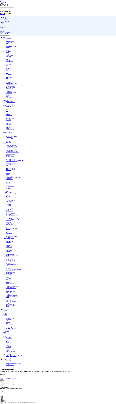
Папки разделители (9, 247)
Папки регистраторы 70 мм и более (11, 248)
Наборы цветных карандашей (10, 287)
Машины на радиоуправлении (10, 86)
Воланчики (7, 110)
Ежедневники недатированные (10, 169)
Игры (7, 133)
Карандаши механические (10, 257)
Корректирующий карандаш (10, 212)
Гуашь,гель (7, 277)
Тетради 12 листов (9, 182)
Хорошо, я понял (3, 400)
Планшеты (7, 252)
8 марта (7, 341)
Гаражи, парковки (8, 80)
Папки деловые (8, 242)
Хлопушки (5, 335)
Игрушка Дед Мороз (9, 322)
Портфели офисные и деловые (10, 253)
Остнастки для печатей (9, 224)
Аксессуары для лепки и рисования (11, 275)
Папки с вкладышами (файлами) (11, 249)
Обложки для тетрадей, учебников (11, 288)
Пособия (5, 315)
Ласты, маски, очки (9, 115)
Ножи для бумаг (8, 220)
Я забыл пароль (2, 385)
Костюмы (5, 333)
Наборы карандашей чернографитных (12, 264)
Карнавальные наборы (7, 330)
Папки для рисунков (9, 290)
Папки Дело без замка (9, 241)
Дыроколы (7, 202)
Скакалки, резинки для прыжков (11, 131)
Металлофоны (8, 65)
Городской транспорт (9, 81)
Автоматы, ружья (8, 76)
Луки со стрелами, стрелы (10, 84)
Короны (5, 332)
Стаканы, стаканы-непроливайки (11, 301)
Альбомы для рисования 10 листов (11, 147)
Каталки (7, 59)
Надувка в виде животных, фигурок (11, 121)
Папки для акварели (9, 178)
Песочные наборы (8, 68)
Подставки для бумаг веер (10, 223)
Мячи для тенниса (8, 117)
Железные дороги (8, 82)
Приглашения (8, 345)
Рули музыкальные (9, 74)
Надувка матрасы (8, 124)
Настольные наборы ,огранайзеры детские (12, 219)
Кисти (7, 279)
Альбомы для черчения (9, 153)
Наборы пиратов (8, 91)
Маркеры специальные (9, 262)
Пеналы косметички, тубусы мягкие (11, 295)
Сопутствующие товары (6, 359)
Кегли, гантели (8, 114)
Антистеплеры (8, 194)
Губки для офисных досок (10, 198)
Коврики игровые (8, 60)
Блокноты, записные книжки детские (11, 158)
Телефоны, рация (8, 140)
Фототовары (8, 364)
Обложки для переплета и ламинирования (12, 221)
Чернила (7, 232)
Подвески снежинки (9, 325)
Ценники (7, 231)
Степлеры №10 (8, 229)
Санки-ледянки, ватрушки (10, 129)
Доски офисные (8, 203)
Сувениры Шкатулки (9, 338)
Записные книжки (8, 170)
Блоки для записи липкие (10, 156)
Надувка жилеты (8, 122)
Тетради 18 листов (9, 183)
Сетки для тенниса (9, 130)
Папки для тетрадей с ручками (10, 291)
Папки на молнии (8, 245)
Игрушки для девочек (7, 38)
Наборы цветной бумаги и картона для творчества (13, 177)
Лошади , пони (8, 44)
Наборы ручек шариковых (10, 267)
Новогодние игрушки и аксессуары (9, 317)
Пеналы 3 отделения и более (10, 294)
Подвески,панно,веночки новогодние (12, 326)
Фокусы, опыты (8, 141)
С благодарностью (9, 346)
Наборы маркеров (8, 265)
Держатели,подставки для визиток (11, 200)
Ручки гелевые (8, 268)
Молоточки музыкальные (10, 66)
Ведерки (7, 53)
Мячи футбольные (8, 120)
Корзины (7, 210)
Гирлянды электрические (10, 318)
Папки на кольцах (8, 244)
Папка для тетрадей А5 (9, 289)
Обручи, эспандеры (9, 126)
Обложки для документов (10, 235)
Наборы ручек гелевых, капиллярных (11, 266)
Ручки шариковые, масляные (10, 270)
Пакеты (7, 366)
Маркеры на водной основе (10, 261)
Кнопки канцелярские (9, 209)
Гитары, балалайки (9, 54)
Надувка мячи (8, 125)
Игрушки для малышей (7, 51)
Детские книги (6, 311)
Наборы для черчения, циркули (10, 283)
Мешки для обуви (8, 282)
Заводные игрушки (9, 56)
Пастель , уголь (8, 292)
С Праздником (8, 349)
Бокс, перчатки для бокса (10, 108)
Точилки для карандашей (10, 304)
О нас (5, 18)
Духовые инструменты (9, 55)
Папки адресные (8, 239)
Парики (5, 334)
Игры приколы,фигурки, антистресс (11, 136)
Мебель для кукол (8, 45)
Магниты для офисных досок (10, 216)
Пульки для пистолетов (9, 96)
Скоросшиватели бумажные (10, 254)
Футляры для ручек (9, 273)
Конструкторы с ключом (9, 61)
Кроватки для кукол (9, 42)
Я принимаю (9, 386)
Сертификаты (6, 19)
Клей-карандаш (8, 207)
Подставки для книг (9, 298)
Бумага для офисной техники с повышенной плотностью (15, 160)
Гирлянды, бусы (8, 319)
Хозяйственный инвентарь (10, 365)
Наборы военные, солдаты (10, 88)
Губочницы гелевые (9, 199)
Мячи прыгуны (8, 119)
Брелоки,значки (8, 134)
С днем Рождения (8, 347)
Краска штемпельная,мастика (10, 213)
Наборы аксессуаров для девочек (11, 46)
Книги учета (8, 173)
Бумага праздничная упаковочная (11, 356)
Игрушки (3, 37)
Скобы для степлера (9, 226)
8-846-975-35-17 (2, 29)
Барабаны (7, 52)
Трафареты (7, 306)
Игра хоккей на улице (9, 112)
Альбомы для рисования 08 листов (11, 146)
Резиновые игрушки (9, 72)
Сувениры (5, 336)
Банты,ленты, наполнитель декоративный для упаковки (14, 355)
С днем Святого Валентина (10, 348)
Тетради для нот (8, 188)
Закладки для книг (9, 278)
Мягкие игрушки (6, 100)
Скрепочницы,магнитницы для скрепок (12, 228)
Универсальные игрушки (8, 132)
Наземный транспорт (9, 93)
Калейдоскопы (8, 58)
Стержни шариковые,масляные (10, 272)
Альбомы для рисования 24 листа (11, 150)
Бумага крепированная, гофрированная (12, 162)
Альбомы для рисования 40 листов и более (12, 152)
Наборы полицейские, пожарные (11, 92)
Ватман (7, 165)
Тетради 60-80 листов (9, 185)
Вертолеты (7, 79)
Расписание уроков (9, 299)
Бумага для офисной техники (10, 159)
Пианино (7, 69)
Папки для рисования (9, 179)
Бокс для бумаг (8, 196)
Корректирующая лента (9, 211)
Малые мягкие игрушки (9, 101)
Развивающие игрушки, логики (11, 71)
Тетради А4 (7, 187)
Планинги (7, 180)
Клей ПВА (7, 206)
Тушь (6, 230)
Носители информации (9, 362)
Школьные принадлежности (8, 274)
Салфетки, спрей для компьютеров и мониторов (13, 363)
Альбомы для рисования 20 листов (11, 149)
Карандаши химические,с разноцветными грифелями (14, 258)
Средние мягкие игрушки (10, 104)
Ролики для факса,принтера (10, 181)
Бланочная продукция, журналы (11, 154)
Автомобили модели (9, 77)
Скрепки (7, 227)
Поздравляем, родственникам (10, 344)
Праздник (3, 316)
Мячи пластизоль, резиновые (10, 118)
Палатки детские (8, 127)
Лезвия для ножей (8, 214)
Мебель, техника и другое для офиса (11, 236)
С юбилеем (7, 350)
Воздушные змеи (8, 106)
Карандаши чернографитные (10, 260)
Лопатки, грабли (8, 64)
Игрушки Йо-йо (8, 135)
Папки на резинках (9, 246)
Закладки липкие (8, 204)
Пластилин (7, 297)
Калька (7, 171)
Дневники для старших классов (11, 167)
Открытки (5, 339)
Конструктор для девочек (10, 41)
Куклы (7, 43)
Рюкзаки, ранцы (8, 300)
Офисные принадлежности (8, 192)
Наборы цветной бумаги (9, 176)
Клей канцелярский (9, 205)
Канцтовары (4, 143)
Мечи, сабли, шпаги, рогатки (10, 87)
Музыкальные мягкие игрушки (10, 102)
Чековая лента (8, 189)
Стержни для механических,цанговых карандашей (14, 271)
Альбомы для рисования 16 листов (11, 148)
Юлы (6, 75)
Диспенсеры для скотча (9, 201)
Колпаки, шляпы (6, 331)
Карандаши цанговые (9, 259)
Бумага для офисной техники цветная (11, 161)
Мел (6, 281)
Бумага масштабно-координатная (11, 163)
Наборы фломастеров (9, 285)
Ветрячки (7, 109)
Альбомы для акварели (9, 144)
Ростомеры (7, 73)
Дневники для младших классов (11, 145)
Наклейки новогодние (9, 324)
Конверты (7, 174)
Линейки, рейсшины (9, 280)
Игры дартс (7, 113)
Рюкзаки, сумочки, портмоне (10, 103)
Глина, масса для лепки (9, 276)
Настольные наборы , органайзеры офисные (12, 218)
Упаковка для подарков (7, 354)
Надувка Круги (8, 123)
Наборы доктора (8, 47)
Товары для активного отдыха (8, 105)
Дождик (7, 320)
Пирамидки (7, 70)
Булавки (7, 197)
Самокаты (7, 128)
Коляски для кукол (9, 40)
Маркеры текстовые (9, 263)
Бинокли (7, 78)
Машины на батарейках (9, 85)
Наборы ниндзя (8, 90)
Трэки (7, 99)
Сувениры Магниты (9, 337)
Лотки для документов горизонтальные (12, 215)
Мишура (7, 323)
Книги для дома (6, 312)
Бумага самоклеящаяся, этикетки (11, 164)
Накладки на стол (8, 237)
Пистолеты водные (9, 94)
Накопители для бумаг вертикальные (11, 217)
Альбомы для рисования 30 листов (11, 151)
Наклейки (5, 313)
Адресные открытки (9, 342)
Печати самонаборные (9, 222)
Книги (3, 309)
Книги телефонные (9, 172)
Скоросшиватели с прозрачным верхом (12, 255)
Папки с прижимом (9, 250)
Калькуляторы (6, 190)
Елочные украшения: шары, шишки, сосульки (13, 321)
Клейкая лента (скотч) (9, 208)
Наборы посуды (8, 49)
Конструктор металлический (10, 137)
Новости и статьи (6, 21)
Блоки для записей (9, 155)
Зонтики (7, 111)
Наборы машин (8, 89)
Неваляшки (7, 67)
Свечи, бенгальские (9, 327)
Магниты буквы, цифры (9, 138)
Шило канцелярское (9, 233)
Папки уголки (8, 251)
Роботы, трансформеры (9, 97)
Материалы (4, 308)
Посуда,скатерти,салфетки (8, 358)
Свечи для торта (6, 353)
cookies (21, 402)
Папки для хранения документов (9, 238)
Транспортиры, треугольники (10, 305)
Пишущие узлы (6, 256)
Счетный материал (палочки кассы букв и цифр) (13, 303)
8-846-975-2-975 (2, 27)
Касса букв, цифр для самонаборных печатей (13, 193)
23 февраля (7, 340)
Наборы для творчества (9, 139)
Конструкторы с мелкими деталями (11, 83)
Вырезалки (5, 310)
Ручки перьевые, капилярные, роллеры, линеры (13, 269)
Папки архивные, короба (10, 240)
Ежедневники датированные (10, 168)
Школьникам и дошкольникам (10, 351)
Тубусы (7, 307)
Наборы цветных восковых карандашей (12, 286)
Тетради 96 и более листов (10, 186)
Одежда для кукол (8, 50)
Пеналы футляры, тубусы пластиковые (12, 296)
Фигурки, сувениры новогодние (11, 328)
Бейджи (7, 195)
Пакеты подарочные (9, 357)
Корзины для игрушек (9, 62)
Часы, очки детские (9, 142)
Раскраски (5, 314)
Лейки (7, 63)
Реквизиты (5, 20)
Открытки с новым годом (10, 329)
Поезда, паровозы (8, 95)
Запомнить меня (25, 384)
